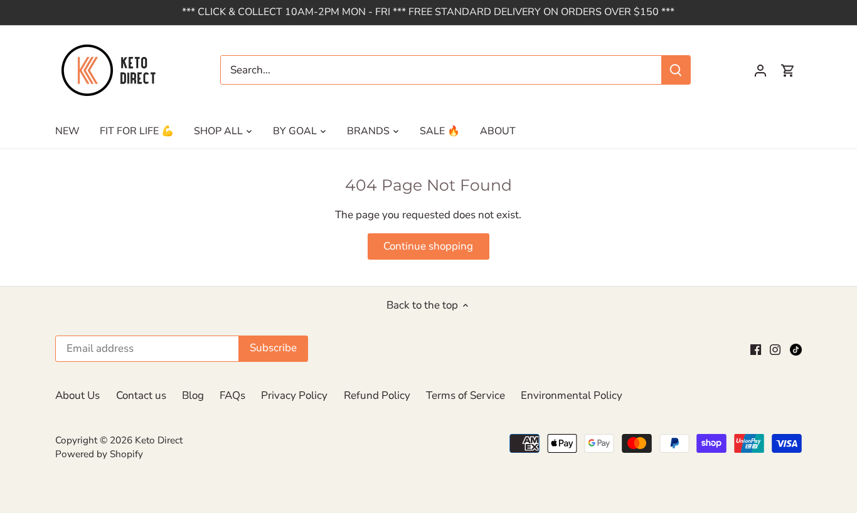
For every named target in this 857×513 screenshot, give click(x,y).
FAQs (232, 395)
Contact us (141, 395)
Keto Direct (159, 440)
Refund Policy (377, 395)
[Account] (760, 70)
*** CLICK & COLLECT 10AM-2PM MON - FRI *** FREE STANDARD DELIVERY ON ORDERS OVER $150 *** (428, 12)
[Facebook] (755, 348)
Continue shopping (428, 246)
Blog (193, 395)
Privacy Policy (294, 395)
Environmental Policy (571, 395)
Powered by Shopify (99, 454)
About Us (77, 395)
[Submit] (676, 70)
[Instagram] (775, 348)
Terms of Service (465, 395)
